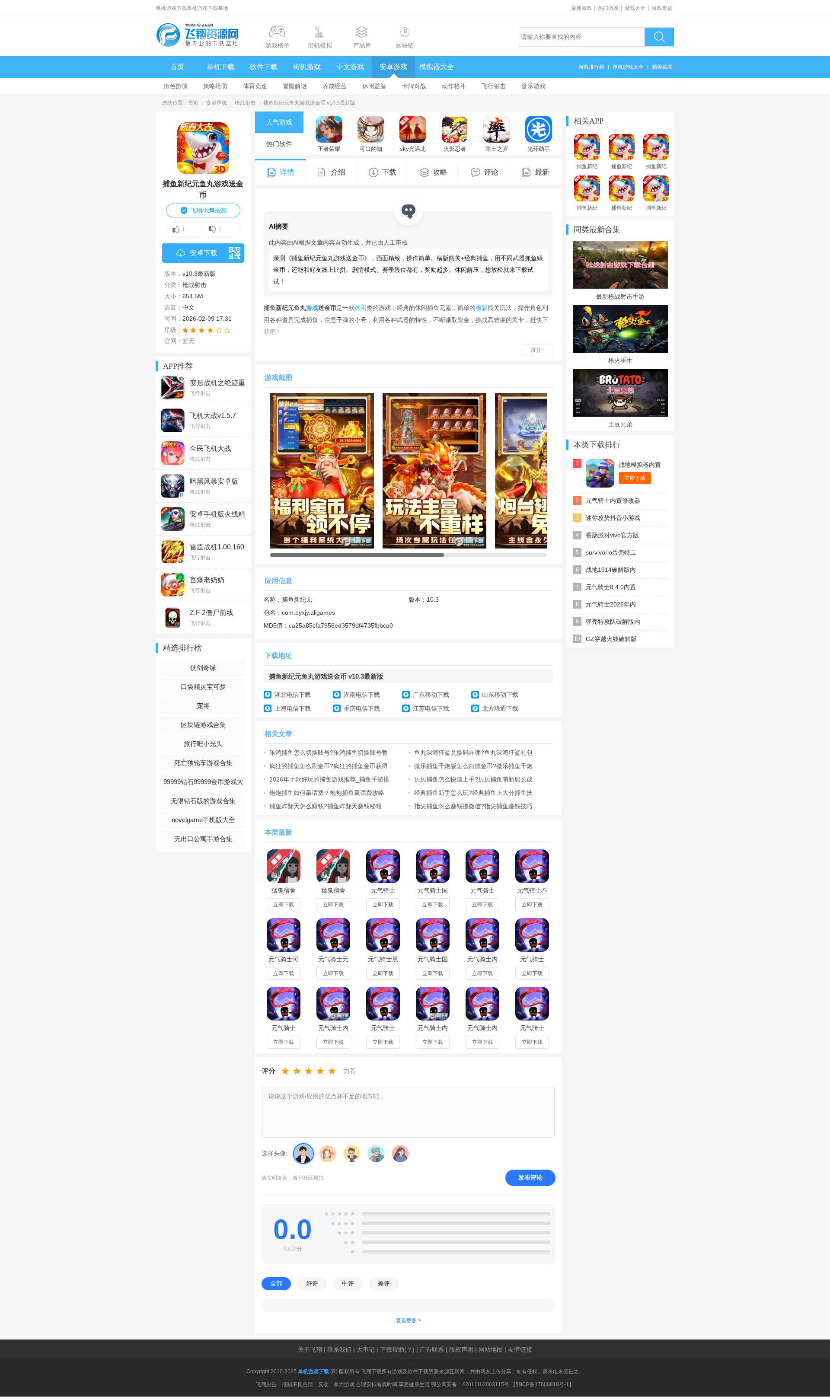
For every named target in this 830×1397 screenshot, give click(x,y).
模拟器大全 (436, 66)
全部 (276, 1283)
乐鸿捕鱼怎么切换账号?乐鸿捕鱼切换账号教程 (328, 752)
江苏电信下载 (431, 708)
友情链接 (520, 1349)
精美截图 (662, 67)
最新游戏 (581, 8)
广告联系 (432, 1349)
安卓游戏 (393, 66)
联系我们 (339, 1349)
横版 (482, 307)
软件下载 (264, 66)
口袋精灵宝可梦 (203, 686)
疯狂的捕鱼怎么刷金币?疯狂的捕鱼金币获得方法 (328, 765)
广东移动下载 (431, 694)
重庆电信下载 (362, 708)
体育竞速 (255, 86)
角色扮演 (175, 86)
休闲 (360, 307)
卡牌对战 (414, 86)
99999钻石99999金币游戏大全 (203, 784)
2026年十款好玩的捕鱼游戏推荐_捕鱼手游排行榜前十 (329, 779)
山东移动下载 (500, 694)
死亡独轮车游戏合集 (203, 762)
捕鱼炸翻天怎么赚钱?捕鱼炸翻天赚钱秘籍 (325, 806)
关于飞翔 (310, 1349)
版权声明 (461, 1349)
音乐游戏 (533, 86)
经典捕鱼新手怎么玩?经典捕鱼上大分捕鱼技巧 (473, 792)
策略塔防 (215, 86)
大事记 (366, 1349)
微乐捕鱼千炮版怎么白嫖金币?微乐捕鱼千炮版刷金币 (473, 765)
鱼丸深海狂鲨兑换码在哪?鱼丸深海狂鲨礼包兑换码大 (473, 752)
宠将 (203, 705)
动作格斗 (454, 86)
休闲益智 (374, 86)
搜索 (659, 37)
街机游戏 (307, 66)
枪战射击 (245, 103)
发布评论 (530, 1177)
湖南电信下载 (362, 694)
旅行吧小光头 (203, 743)
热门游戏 (608, 8)
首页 (177, 66)
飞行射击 (494, 86)
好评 (312, 1283)
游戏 (312, 307)
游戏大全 (635, 8)
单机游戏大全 (628, 67)
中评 (348, 1283)
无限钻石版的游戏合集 (203, 800)
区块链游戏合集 (203, 724)
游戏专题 (661, 8)
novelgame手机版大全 (203, 819)
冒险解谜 (295, 86)
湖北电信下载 (293, 694)
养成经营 (334, 86)
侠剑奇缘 (203, 667)
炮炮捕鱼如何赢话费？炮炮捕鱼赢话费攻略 (326, 792)
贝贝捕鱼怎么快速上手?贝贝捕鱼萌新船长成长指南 (473, 779)
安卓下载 (203, 253)
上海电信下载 (293, 708)
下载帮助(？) (397, 1349)
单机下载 (220, 66)
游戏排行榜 (591, 67)
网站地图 (491, 1349)
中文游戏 (350, 66)
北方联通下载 (500, 708)
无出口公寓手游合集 (203, 838)
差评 (384, 1283)
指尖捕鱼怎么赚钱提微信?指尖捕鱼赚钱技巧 (473, 806)
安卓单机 (216, 103)
